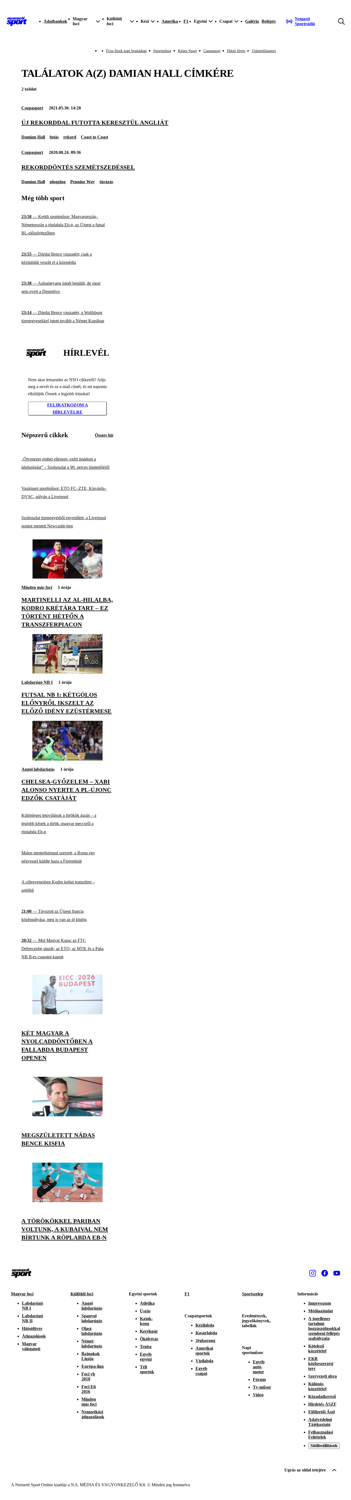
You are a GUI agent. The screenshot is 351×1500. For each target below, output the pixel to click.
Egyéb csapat (201, 1371)
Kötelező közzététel (317, 1348)
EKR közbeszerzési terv (320, 1363)
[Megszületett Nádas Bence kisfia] (67, 1114)
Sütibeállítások (324, 1445)
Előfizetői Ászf (321, 1411)
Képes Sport (187, 51)
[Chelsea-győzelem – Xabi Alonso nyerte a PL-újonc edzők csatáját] (67, 759)
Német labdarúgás (91, 1343)
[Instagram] (312, 1273)
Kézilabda (205, 1325)
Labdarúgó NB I (37, 682)
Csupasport (211, 51)
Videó (258, 1394)
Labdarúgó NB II (32, 1318)
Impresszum (319, 1303)
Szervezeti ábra (322, 1376)
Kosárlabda (206, 1332)
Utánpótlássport (264, 51)
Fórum (259, 1379)
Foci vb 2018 (88, 1376)
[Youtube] (336, 1273)
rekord (69, 137)
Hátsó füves (236, 51)
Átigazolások (34, 1336)
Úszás (145, 1311)
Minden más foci (36, 587)
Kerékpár (149, 1331)
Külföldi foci (81, 1294)
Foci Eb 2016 (88, 1389)
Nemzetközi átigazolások (92, 1414)
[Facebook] (324, 1273)
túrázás (106, 181)
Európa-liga (92, 1366)
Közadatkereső (322, 1396)
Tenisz (146, 1346)
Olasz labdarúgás (91, 1331)
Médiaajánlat (320, 1311)
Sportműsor (162, 51)
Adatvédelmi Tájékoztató (320, 1422)
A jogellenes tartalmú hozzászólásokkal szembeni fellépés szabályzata (324, 1328)
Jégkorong (205, 1340)
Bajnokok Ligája (90, 1356)
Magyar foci (22, 1294)
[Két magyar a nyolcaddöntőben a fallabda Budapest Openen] (67, 1012)
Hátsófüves (32, 1328)
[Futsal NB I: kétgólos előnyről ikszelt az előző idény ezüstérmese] (67, 672)
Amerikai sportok (204, 1350)
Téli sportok (147, 1369)
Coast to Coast (94, 137)
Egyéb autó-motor (259, 1367)
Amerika (170, 21)
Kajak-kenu (146, 1321)
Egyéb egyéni (146, 1356)
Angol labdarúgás (38, 769)
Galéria (252, 21)
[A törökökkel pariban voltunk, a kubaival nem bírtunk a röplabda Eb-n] (67, 1200)
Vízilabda (204, 1360)
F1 (185, 21)
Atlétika (147, 1303)
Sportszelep (252, 1294)
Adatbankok (55, 21)
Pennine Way (82, 181)
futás (54, 137)
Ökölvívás (149, 1339)
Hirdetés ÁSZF (322, 1404)
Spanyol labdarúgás (91, 1318)
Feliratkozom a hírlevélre (67, 408)
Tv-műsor (262, 1387)
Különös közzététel (317, 1386)
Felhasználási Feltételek (320, 1434)
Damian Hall (33, 137)
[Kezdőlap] (16, 21)
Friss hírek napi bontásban (126, 51)
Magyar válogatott (31, 1346)
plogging (58, 181)
